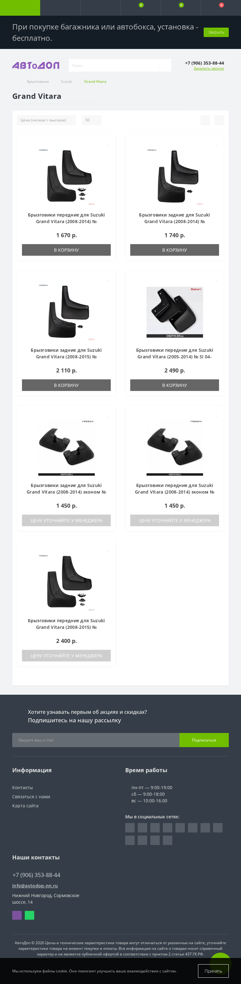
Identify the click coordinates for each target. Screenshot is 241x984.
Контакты (22, 787)
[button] (100, 8)
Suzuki (66, 81)
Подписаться (204, 740)
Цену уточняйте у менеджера (66, 520)
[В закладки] (109, 143)
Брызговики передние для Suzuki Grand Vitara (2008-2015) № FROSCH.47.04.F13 (66, 627)
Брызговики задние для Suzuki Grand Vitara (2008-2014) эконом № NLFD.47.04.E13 (66, 491)
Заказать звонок (209, 68)
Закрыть (216, 32)
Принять (213, 971)
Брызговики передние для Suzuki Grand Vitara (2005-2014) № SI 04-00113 (174, 356)
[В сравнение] (108, 152)
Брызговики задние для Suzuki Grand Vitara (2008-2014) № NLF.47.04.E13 (174, 221)
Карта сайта (25, 806)
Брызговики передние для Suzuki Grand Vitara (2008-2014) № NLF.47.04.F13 (66, 221)
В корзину (66, 250)
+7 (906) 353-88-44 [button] (36, 875)
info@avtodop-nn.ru (35, 886)
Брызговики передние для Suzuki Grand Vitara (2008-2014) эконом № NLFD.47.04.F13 (174, 491)
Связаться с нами (31, 797)
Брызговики (38, 81)
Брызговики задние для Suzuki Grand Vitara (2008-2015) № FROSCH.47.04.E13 (66, 356)
